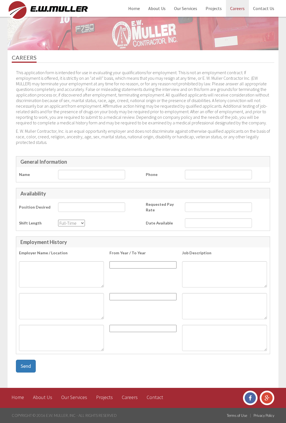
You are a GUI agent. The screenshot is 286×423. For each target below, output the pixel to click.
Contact (155, 397)
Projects (214, 8)
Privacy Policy (264, 415)
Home (134, 8)
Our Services (185, 8)
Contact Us (263, 8)
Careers (237, 8)
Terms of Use (237, 415)
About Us (157, 8)
